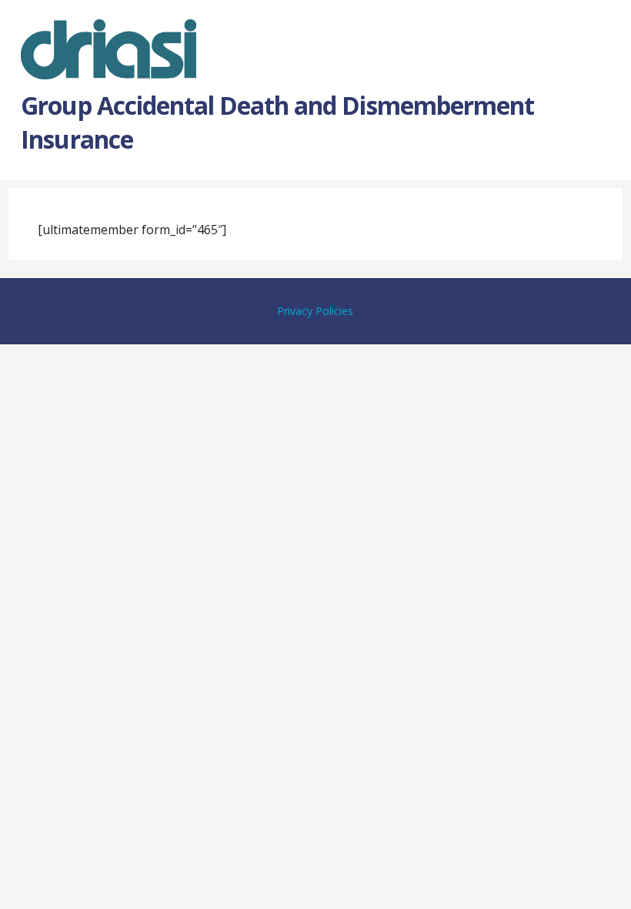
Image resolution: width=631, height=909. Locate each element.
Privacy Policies (315, 311)
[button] (606, 37)
